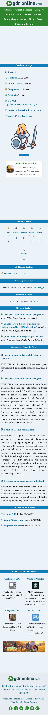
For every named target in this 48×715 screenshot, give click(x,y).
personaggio (39, 287)
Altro (31, 19)
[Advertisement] (24, 45)
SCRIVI (24, 155)
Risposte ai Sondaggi (24, 308)
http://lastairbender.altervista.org (20, 104)
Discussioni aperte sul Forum (24, 508)
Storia (28, 14)
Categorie (39, 9)
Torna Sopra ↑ (30, 702)
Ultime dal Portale (24, 24)
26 (39, 241)
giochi (35, 301)
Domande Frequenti (35, 698)
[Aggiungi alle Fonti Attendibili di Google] (32, 709)
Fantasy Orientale (24, 274)
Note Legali (16, 702)
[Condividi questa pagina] (37, 709)
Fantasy (10, 14)
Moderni (38, 14)
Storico (28, 116)
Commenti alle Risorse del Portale (24, 347)
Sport (23, 19)
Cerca (40, 19)
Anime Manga (11, 19)
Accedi (8, 9)
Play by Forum (35, 110)
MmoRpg (15, 274)
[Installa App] (27, 709)
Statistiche (19, 698)
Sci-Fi (19, 14)
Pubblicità (7, 698)
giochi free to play (19, 689)
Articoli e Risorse (23, 9)
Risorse (33, 571)
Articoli (14, 571)
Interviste (21, 571)
